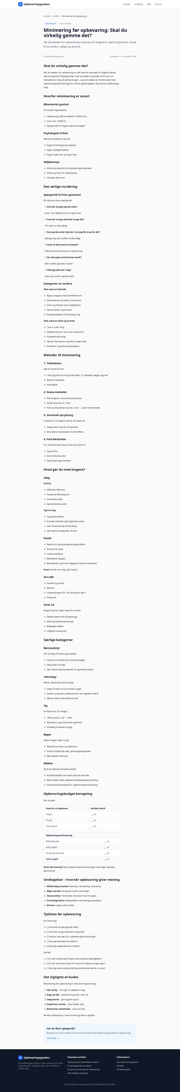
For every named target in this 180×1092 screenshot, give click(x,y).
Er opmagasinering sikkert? (79, 1065)
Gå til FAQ (52, 1038)
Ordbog (139, 4)
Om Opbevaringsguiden (127, 1062)
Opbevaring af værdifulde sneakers (83, 1062)
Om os (158, 4)
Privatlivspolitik (123, 1069)
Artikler (126, 4)
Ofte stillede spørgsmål (77, 1073)
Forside (47, 16)
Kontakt (120, 1065)
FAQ (149, 4)
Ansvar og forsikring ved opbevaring (83, 1069)
